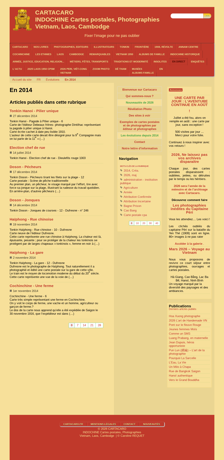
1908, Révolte (164, 46)
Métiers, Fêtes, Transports (89, 61)
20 (143, 223)
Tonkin (124, 46)
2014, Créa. (131, 170)
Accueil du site (21, 79)
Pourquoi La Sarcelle (182, 358)
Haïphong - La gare (26, 252)
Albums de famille (152, 54)
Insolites (160, 61)
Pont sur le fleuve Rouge (185, 325)
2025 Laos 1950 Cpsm (41, 69)
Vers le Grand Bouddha (184, 380)
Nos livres (41, 46)
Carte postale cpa (135, 215)
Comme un (179, 333)
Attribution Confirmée (137, 197)
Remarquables (99, 54)
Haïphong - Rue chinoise (31, 219)
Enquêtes (197, 61)
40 (156, 223)
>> (207, 15)
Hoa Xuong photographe (184, 316)
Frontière (142, 46)
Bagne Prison (132, 206)
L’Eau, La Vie (177, 362)
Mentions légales (103, 424)
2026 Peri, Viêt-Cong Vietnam (73, 71)
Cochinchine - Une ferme (32, 286)
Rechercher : (178, 10)
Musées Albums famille (143, 71)
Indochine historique (185, 54)
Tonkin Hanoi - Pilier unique (34, 111)
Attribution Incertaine (137, 201)
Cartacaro (20, 46)
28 (99, 325)
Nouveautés (151, 424)
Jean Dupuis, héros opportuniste (181, 344)
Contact (129, 424)
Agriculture (130, 187)
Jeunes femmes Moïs (183, 329)
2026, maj (129, 175)
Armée (127, 192)
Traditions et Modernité (131, 61)
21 (91, 325)
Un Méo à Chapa (180, 367)
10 (137, 223)
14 (84, 325)
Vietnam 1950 (124, 54)
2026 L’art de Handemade (188, 320)
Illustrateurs (104, 46)
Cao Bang (129, 210)
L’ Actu (17, 69)
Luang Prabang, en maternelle (188, 338)
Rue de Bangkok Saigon (184, 371)
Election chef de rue (27, 148)
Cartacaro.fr (73, 424)
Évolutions (52, 79)
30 (150, 223)
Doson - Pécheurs (25, 167)
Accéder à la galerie (188, 243)
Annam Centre (188, 46)
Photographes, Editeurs (71, 46)
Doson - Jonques (25, 200)
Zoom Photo (101, 69)
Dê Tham (120, 69)
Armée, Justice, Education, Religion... (38, 61)
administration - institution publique (139, 181)
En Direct (178, 61)
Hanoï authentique (180, 375)
